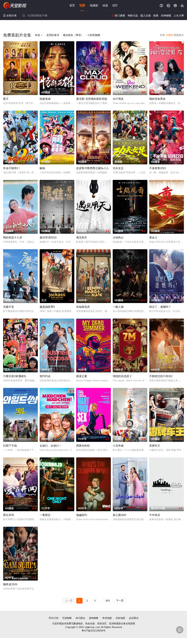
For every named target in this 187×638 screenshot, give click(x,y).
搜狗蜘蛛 (93, 618)
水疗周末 (118, 98)
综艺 (115, 5)
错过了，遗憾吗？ (160, 306)
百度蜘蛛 (67, 618)
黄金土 (153, 237)
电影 (82, 5)
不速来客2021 (157, 168)
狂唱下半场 (10, 445)
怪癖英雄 (45, 98)
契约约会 (45, 376)
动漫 (105, 5)
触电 (42, 168)
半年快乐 (154, 514)
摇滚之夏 (81, 376)
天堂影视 (15, 5)
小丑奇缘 (118, 445)
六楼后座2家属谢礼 (14, 376)
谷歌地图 (120, 618)
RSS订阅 (53, 618)
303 (107, 600)
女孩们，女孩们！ (51, 445)
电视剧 (94, 5)
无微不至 (8, 306)
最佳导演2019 (48, 237)
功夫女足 (118, 168)
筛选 (39, 35)
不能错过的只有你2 (161, 376)
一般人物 (118, 306)
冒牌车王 (154, 445)
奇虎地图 (107, 618)
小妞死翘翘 (93, 35)
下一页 (120, 600)
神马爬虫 (80, 618)
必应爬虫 (133, 618)
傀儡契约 (81, 514)
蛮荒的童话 (52, 35)
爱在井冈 (8, 514)
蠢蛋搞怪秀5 (47, 306)
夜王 (6, 98)
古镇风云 (118, 237)
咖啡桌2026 (10, 584)
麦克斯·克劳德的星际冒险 (91, 98)
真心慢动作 (119, 514)
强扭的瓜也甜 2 (122, 376)
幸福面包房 (83, 306)
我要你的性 (83, 445)
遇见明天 (81, 237)
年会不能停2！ (12, 168)
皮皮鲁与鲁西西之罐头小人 (92, 168)
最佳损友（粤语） (73, 35)
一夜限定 (45, 514)
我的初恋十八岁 (12, 237)
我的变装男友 (157, 98)
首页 (72, 5)
